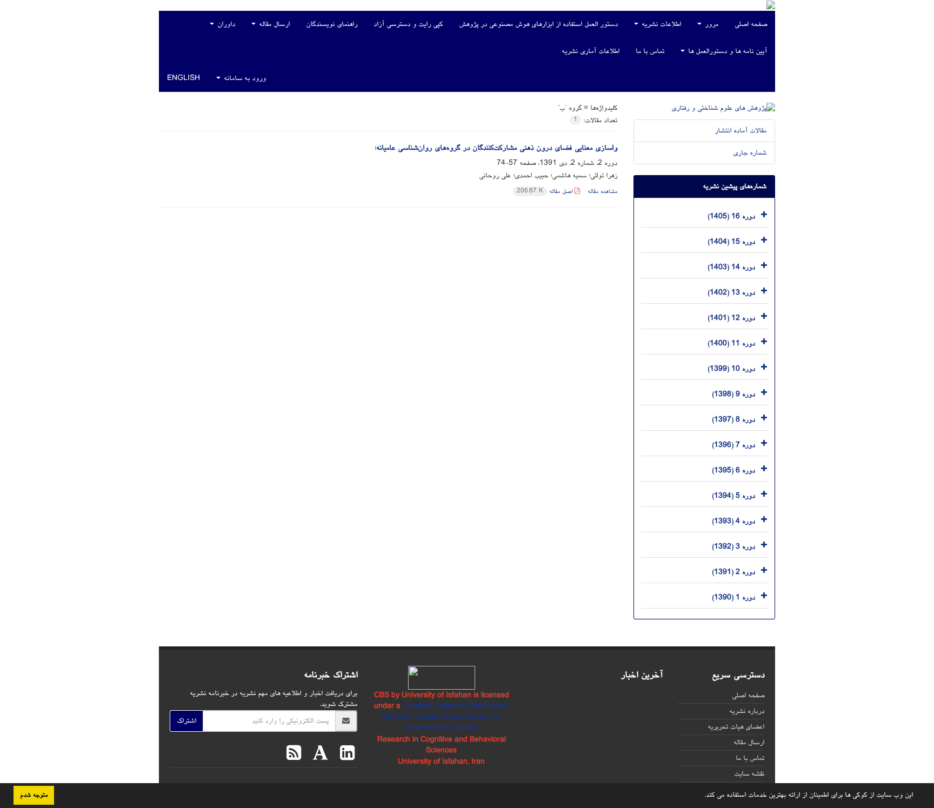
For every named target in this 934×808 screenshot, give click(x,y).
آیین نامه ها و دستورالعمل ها (726, 51)
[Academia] (318, 754)
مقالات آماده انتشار (740, 130)
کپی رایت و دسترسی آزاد (408, 24)
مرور (710, 24)
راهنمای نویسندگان (331, 24)
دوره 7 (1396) (733, 444)
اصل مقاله (546, 191)
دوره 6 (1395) (733, 470)
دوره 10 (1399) (731, 368)
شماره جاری (749, 153)
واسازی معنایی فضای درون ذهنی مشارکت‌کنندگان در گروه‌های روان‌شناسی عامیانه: (496, 148)
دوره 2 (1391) (733, 571)
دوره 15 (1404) (731, 241)
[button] (700, 795)
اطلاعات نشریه (660, 24)
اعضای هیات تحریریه (736, 727)
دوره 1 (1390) (733, 597)
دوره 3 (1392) (733, 546)
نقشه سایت (749, 774)
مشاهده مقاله (602, 191)
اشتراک (186, 721)
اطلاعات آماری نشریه (590, 51)
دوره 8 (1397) (733, 419)
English (183, 78)
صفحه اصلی (751, 24)
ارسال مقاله (273, 24)
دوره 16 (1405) (731, 216)
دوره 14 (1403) (731, 267)
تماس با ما (650, 51)
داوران (225, 24)
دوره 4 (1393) (733, 521)
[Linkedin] (344, 754)
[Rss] (294, 754)
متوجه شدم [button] (34, 795)
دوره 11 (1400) (731, 343)
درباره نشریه (746, 711)
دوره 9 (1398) (733, 394)
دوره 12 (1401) (731, 317)
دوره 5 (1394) (733, 495)
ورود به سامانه (244, 78)
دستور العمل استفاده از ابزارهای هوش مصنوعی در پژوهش (538, 24)
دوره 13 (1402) (731, 292)
